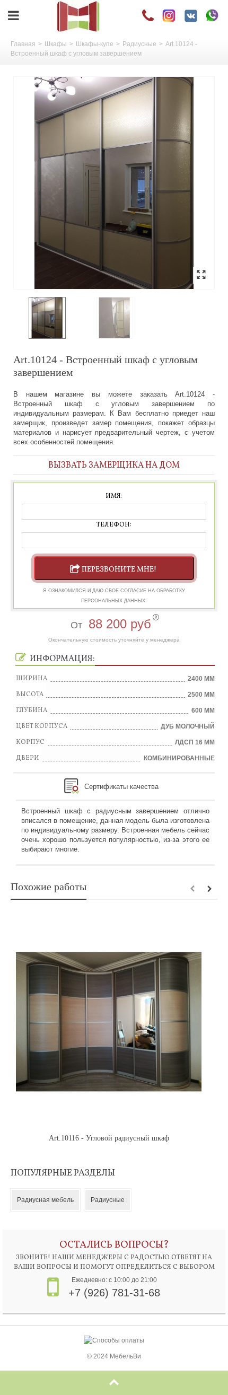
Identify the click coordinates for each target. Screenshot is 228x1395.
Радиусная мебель (45, 1200)
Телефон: (114, 525)
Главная (23, 44)
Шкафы (56, 44)
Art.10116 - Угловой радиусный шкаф (109, 1138)
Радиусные (139, 44)
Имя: (114, 496)
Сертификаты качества (121, 787)
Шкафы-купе (94, 44)
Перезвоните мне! (119, 570)
